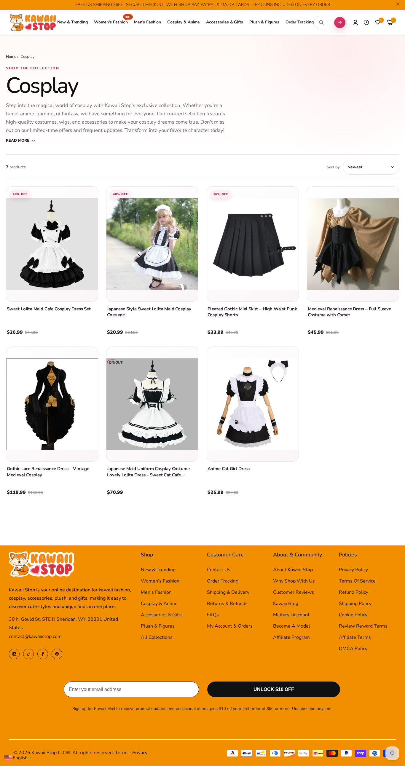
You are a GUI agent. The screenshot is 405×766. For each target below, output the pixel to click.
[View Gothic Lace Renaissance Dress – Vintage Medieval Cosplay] (52, 404)
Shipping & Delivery (228, 592)
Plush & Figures (158, 626)
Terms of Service (357, 581)
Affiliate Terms (355, 637)
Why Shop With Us (294, 581)
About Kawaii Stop (293, 570)
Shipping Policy (355, 604)
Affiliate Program (291, 637)
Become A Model (291, 626)
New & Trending (158, 570)
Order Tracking (222, 581)
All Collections (157, 637)
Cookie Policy (353, 615)
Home (11, 56)
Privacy (139, 753)
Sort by (333, 167)
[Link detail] (14, 654)
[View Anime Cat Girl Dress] (253, 404)
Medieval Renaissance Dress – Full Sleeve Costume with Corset (349, 312)
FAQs (213, 615)
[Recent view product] (366, 22)
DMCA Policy (353, 649)
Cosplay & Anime (159, 604)
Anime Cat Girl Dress (229, 469)
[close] (398, 5)
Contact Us (218, 570)
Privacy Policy (353, 570)
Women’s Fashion (160, 581)
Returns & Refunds (227, 604)
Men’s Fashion (156, 592)
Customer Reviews (293, 592)
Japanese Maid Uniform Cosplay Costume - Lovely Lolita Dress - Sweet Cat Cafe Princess (150, 475)
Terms (122, 753)
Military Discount (291, 615)
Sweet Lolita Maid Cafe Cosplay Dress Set (49, 309)
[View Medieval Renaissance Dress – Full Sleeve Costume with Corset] (353, 243)
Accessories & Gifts (162, 615)
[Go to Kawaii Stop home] (33, 22)
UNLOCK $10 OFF (273, 689)
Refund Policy (353, 592)
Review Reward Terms (363, 626)
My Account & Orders (230, 626)
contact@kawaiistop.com (35, 636)
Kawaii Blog (285, 604)
